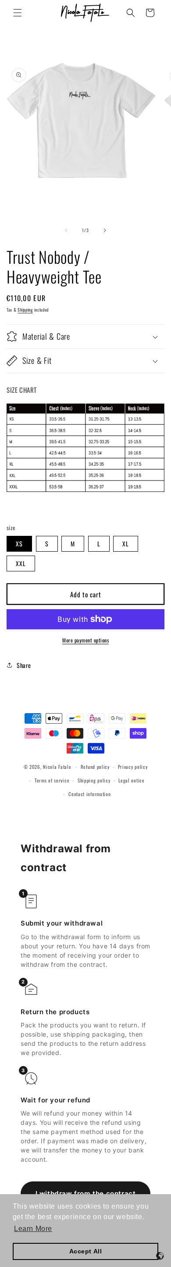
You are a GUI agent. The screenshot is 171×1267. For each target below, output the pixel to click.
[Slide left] (66, 230)
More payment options (85, 640)
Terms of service (52, 780)
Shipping (25, 309)
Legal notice (131, 780)
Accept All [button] (85, 1251)
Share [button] (24, 665)
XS (19, 543)
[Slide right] (104, 230)
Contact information (89, 793)
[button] (17, 12)
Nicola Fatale (57, 766)
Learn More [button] (33, 1228)
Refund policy (95, 766)
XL (125, 543)
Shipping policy (94, 780)
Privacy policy (133, 766)
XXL (21, 563)
